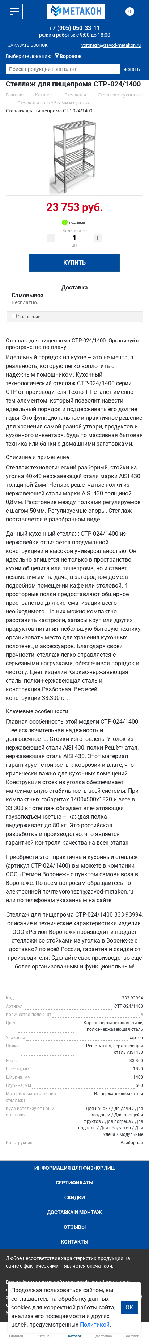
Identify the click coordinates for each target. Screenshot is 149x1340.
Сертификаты (74, 1183)
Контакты (74, 1242)
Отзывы (75, 1227)
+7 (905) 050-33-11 (74, 27)
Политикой (95, 1324)
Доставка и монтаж (74, 1212)
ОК (129, 1307)
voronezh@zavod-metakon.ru (111, 45)
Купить (74, 262)
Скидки (74, 1197)
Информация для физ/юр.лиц (74, 1168)
